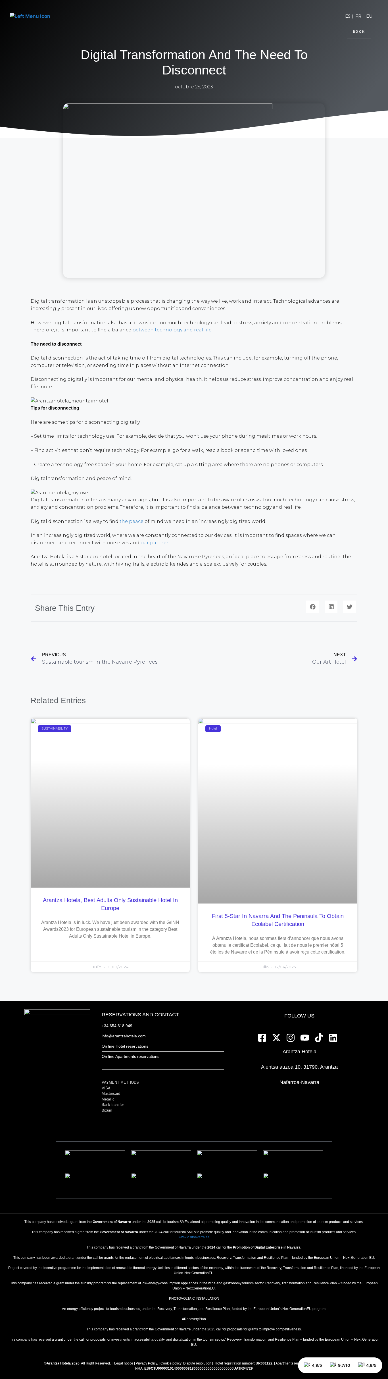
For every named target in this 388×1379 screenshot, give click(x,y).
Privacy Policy (146, 1363)
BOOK (359, 31)
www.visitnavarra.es (194, 1237)
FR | (359, 16)
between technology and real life (172, 330)
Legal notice (123, 1363)
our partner (154, 542)
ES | (349, 16)
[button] (312, 607)
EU (369, 16)
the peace (131, 521)
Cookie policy (171, 1363)
